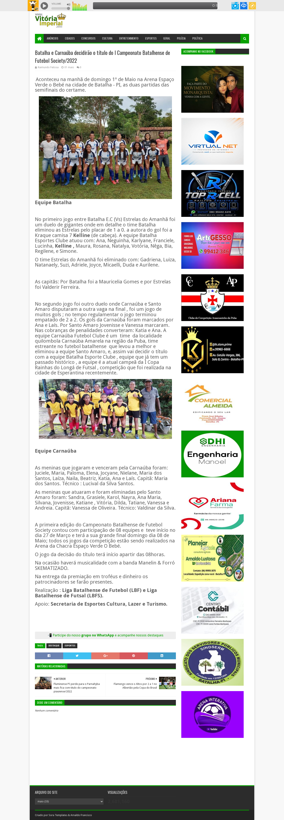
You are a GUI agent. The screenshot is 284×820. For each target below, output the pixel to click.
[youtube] (233, 3)
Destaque (53, 646)
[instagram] (243, 3)
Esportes (151, 38)
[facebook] (247, 3)
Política (197, 38)
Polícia (181, 38)
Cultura (107, 38)
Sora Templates (58, 815)
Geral (166, 38)
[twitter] (238, 3)
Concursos (88, 38)
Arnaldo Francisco (81, 815)
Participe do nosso (67, 635)
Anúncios (52, 38)
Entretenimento (128, 38)
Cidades (70, 38)
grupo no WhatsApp (122, 635)
